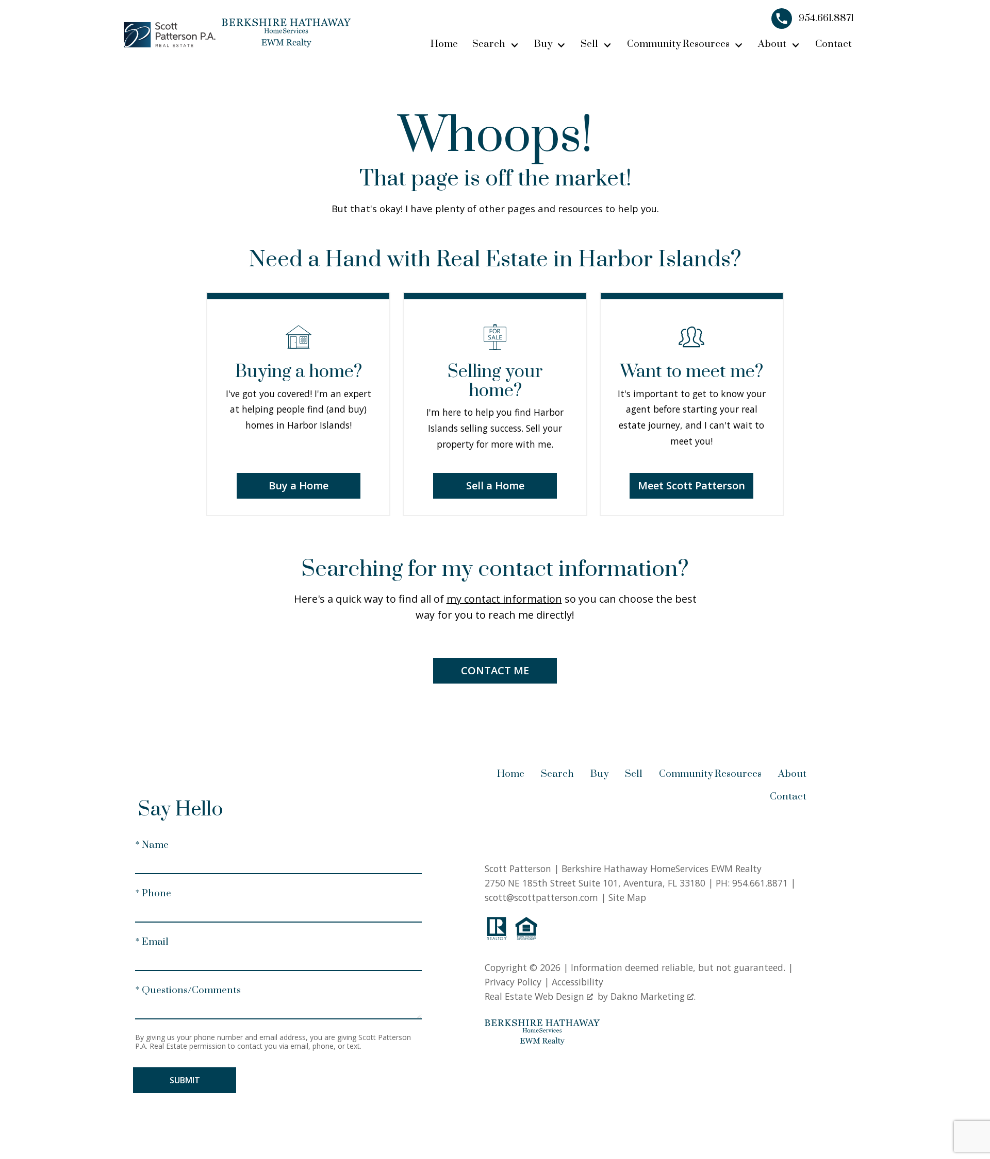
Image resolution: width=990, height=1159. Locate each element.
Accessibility (577, 982)
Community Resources (710, 774)
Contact (833, 44)
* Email (152, 942)
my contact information (504, 599)
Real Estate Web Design (536, 996)
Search (557, 774)
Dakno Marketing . (653, 996)
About (792, 774)
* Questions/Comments (188, 990)
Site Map (627, 897)
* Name (152, 845)
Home (444, 44)
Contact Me (495, 670)
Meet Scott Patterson (691, 485)
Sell (633, 774)
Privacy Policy (513, 982)
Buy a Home (298, 485)
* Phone (153, 893)
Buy (599, 774)
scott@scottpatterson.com (541, 897)
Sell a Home (495, 485)
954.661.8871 (760, 883)
